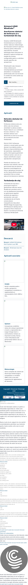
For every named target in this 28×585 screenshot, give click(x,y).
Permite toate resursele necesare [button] (8, 542)
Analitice (2, 483)
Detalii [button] (21, 584)
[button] (14, 559)
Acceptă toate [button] (3, 530)
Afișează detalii (3, 461)
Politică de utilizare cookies (15, 393)
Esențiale (2, 454)
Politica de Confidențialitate (6, 533)
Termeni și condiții (19, 395)
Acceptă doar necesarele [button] (13, 530)
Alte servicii (3, 512)
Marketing (2, 499)
